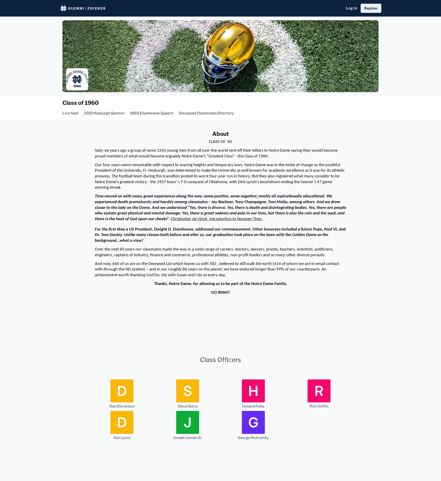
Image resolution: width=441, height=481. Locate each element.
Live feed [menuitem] (70, 113)
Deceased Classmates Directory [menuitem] (206, 113)
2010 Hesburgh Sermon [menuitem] (104, 113)
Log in (351, 8)
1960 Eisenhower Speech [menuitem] (151, 113)
